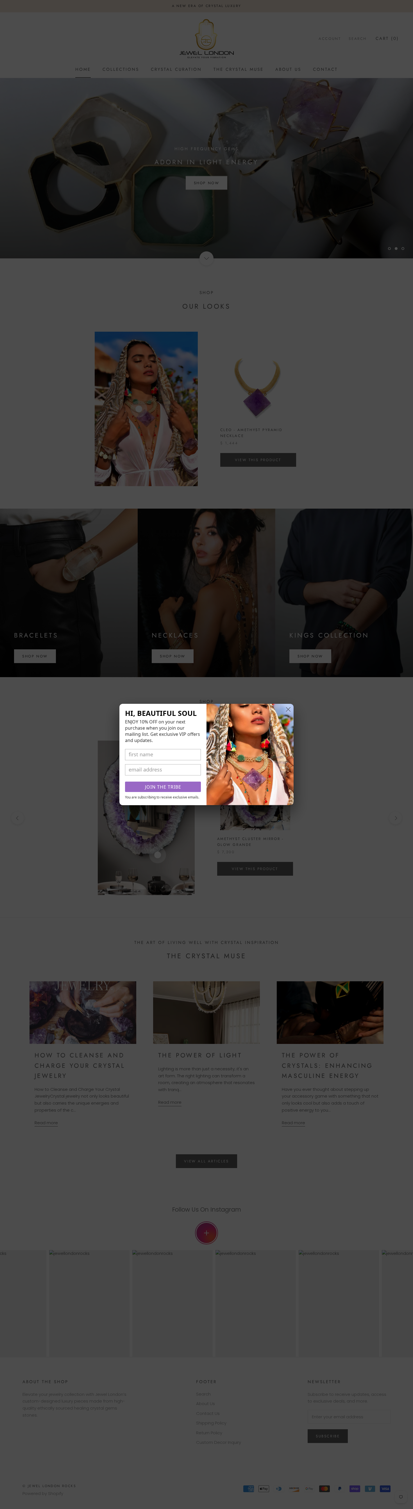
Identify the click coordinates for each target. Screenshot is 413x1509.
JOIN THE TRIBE (163, 787)
